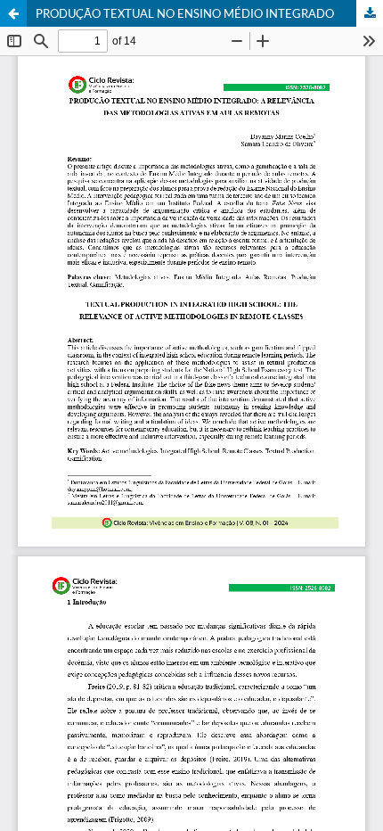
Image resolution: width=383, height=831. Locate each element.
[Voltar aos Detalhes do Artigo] (13, 13)
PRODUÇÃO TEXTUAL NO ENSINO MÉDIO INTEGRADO (185, 13)
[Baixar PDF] (369, 13)
